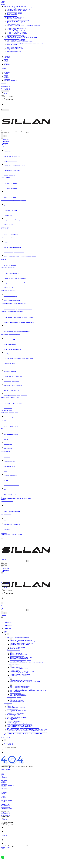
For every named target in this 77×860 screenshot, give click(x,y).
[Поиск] (2, 603)
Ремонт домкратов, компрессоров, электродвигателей (20, 41)
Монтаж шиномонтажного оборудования (17, 22)
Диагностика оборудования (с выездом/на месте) (19, 7)
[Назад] (8, 634)
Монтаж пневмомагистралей (14, 18)
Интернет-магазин (5, 769)
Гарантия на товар (5, 807)
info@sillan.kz (4, 93)
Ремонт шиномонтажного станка (15, 48)
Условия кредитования (6, 808)
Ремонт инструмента (12, 44)
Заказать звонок (5, 91)
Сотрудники (7, 57)
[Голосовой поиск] (2, 136)
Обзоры (6, 60)
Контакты (3, 786)
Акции (2, 773)
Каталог (3, 771)
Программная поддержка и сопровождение (15, 36)
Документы (7, 64)
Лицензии (6, 63)
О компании (7, 56)
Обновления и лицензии (10, 26)
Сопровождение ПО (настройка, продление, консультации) (22, 37)
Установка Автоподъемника (11, 49)
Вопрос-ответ (4, 809)
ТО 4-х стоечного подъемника (14, 13)
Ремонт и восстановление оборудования (14, 39)
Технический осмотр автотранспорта (16, 10)
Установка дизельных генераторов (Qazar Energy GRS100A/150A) (23, 25)
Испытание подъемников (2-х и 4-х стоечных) (18, 9)
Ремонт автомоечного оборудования (16, 40)
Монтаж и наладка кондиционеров (16, 17)
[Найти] (6, 136)
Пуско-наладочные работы (13, 24)
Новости (6, 59)
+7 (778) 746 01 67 (5, 86)
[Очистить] (28, 132)
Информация (4, 788)
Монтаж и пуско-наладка (10, 16)
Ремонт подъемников (12, 45)
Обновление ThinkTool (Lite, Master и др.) (17, 33)
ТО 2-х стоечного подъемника (14, 12)
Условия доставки (5, 805)
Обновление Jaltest (11, 29)
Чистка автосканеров (12, 14)
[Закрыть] (2, 617)
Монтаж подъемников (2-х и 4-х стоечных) (18, 20)
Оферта (2, 848)
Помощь (3, 801)
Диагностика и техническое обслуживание (15, 6)
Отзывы (6, 61)
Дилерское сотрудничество (10, 65)
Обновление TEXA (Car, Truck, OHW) (16, 32)
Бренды (3, 774)
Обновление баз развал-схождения (15, 35)
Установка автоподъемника (14, 51)
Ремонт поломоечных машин (14, 47)
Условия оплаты (5, 804)
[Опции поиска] (2, 134)
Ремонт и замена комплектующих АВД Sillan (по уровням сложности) (25, 43)
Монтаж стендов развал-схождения (16, 21)
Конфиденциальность (6, 847)
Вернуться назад (5, 767)
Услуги (2, 776)
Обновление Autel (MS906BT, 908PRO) (17, 28)
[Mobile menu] (2, 573)
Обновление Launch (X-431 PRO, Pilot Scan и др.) (19, 31)
